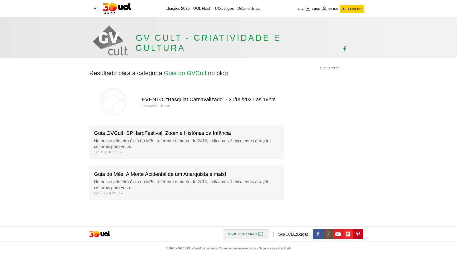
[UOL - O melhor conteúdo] (117, 8)
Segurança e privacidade (274, 248)
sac (301, 9)
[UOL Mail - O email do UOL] (312, 9)
